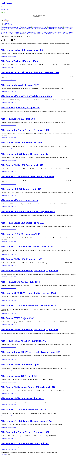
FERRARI (60, 27)
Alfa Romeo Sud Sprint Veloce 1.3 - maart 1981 (25, 130)
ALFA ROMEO (15, 27)
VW (64, 33)
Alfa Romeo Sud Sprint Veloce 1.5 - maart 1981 (25, 432)
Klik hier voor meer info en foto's (8, 56)
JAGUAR (3, 28)
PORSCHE (49, 28)
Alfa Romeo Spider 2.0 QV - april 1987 (20, 107)
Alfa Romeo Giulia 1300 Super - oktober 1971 (24, 142)
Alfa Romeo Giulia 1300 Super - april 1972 (22, 364)
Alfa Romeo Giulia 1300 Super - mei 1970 (22, 50)
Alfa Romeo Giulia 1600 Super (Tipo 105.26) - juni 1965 (29, 270)
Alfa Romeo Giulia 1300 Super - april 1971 (22, 222)
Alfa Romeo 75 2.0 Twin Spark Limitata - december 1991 (30, 72)
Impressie (6, 22)
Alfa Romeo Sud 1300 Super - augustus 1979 (23, 340)
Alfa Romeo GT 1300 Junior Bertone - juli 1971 (25, 443)
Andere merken (11, 29)
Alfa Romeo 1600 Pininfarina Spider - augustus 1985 (28, 211)
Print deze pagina (5, 9)
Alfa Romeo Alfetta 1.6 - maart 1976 (19, 200)
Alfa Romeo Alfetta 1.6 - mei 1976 (18, 118)
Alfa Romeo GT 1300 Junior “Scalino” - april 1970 (27, 246)
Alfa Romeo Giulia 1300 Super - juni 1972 (22, 398)
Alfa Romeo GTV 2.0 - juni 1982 (17, 318)
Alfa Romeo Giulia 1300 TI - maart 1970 (21, 259)
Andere (74, 33)
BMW (29, 27)
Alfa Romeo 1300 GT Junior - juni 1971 (21, 189)
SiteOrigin (4, 454)
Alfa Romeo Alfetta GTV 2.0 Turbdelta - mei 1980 (26, 96)
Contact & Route (8, 24)
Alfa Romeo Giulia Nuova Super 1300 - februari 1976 (28, 387)
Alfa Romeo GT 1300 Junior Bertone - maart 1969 (26, 421)
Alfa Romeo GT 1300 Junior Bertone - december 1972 (28, 305)
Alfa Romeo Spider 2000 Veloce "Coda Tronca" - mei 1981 (30, 352)
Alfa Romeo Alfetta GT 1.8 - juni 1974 (20, 281)
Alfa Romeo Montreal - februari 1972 (20, 85)
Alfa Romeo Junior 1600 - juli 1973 (19, 376)
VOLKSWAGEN (67, 28)
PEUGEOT (34, 28)
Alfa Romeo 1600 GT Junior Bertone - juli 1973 (25, 154)
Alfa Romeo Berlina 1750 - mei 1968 (19, 61)
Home (5, 19)
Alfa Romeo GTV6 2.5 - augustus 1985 (20, 234)
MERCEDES (19, 28)
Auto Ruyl (6, 23)
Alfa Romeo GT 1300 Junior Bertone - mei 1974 (25, 409)
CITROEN (44, 27)
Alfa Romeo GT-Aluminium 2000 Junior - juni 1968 (27, 176)
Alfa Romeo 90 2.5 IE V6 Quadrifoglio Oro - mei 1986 (28, 293)
